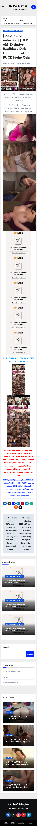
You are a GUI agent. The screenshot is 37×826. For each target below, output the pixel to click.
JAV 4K (5, 677)
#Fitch (7, 63)
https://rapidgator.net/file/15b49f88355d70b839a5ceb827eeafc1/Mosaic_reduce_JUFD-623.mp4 (18, 492)
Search (6, 647)
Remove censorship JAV (13, 31)
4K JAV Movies (18, 6)
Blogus (19, 823)
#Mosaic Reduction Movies (20, 63)
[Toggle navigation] (2, 7)
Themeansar (29, 823)
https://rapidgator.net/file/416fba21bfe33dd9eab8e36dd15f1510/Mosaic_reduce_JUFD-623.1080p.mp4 (18, 483)
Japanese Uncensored (11, 672)
